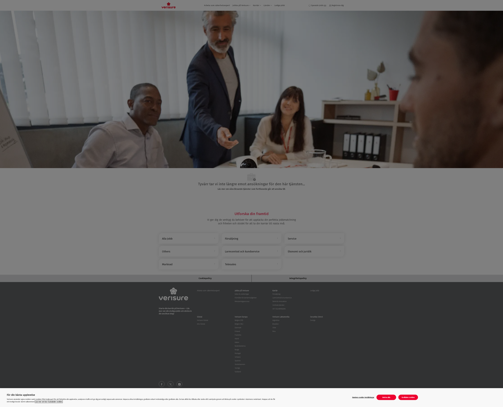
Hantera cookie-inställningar (363, 397)
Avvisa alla (386, 397)
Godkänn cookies (408, 397)
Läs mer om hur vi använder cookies (48, 402)
